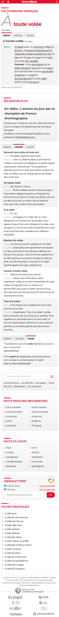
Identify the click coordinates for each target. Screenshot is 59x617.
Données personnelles (44, 580)
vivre (34, 68)
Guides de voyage (14, 564)
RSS (21, 580)
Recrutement (29, 580)
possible (34, 61)
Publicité (44, 578)
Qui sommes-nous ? (11, 578)
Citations (29, 35)
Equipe (23, 578)
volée (43, 78)
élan (49, 47)
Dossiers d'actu (13, 486)
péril (51, 71)
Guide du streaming (15, 557)
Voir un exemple (47, 486)
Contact (52, 578)
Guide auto (11, 513)
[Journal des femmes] (15, 597)
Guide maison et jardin (17, 541)
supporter (20, 75)
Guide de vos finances (16, 517)
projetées (38, 54)
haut (28, 57)
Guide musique (13, 549)
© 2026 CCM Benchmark (29, 585)
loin (27, 61)
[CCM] (44, 597)
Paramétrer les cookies (11, 583)
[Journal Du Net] (15, 603)
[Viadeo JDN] (44, 608)
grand (45, 71)
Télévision (10, 489)
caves (50, 68)
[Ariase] (15, 613)
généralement (42, 50)
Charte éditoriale (33, 578)
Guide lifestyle (12, 533)
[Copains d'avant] (15, 608)
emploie (30, 50)
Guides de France (14, 521)
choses (29, 54)
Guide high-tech (14, 525)
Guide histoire (12, 529)
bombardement (23, 78)
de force (19, 50)
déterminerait (22, 68)
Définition (7, 147)
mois (31, 75)
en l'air (47, 54)
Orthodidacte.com (25, 137)
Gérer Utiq (26, 583)
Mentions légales (37, 583)
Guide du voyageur (15, 568)
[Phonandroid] (44, 614)
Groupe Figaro (50, 583)
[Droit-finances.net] (44, 603)
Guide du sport (13, 553)
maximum (38, 47)
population (37, 64)
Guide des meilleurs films (18, 545)
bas (16, 57)
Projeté (19, 47)
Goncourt (33, 82)
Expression (18, 35)
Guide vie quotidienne (16, 560)
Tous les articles (12, 580)
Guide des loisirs (13, 537)
